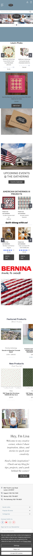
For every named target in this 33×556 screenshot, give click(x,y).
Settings (16, 545)
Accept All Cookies (16, 553)
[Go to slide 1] (2, 55)
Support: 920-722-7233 (11, 493)
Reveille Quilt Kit (24, 215)
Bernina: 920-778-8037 (11, 496)
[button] (16, 182)
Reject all (16, 549)
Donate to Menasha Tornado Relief (11, 351)
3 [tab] (16, 25)
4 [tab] (18, 25)
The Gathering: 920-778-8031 (13, 499)
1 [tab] (13, 25)
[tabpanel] (16, 18)
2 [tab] (14, 25)
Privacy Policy (27, 541)
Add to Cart (16, 105)
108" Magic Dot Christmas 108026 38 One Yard (11, 394)
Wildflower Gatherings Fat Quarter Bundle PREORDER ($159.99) (24, 61)
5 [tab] (20, 25)
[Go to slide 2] (30, 55)
